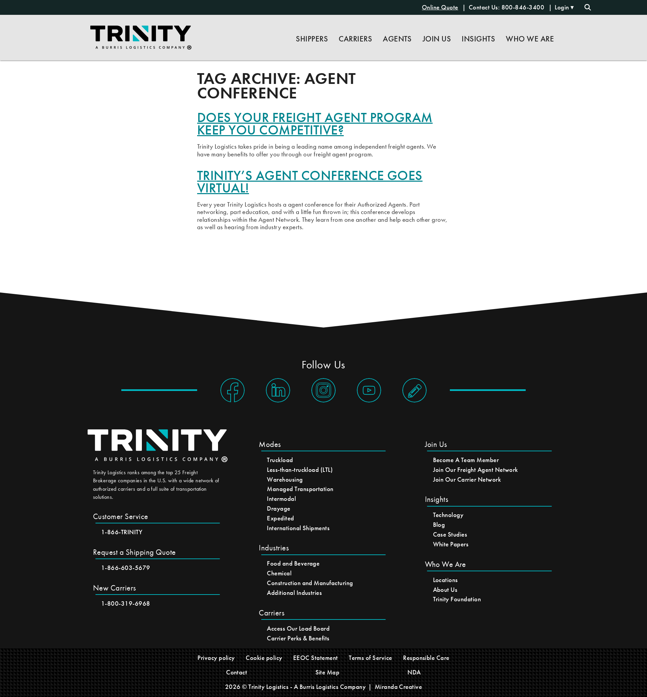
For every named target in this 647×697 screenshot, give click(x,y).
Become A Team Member (466, 460)
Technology (448, 515)
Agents (397, 39)
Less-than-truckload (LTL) (300, 469)
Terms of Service (370, 658)
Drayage (278, 508)
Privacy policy (216, 658)
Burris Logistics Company (333, 687)
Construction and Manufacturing (310, 583)
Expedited (280, 518)
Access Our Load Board (298, 628)
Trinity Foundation (457, 599)
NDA (414, 672)
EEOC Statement (315, 658)
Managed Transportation (300, 489)
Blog (439, 524)
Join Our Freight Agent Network (475, 469)
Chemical (279, 573)
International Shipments (298, 528)
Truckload (280, 460)
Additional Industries (294, 592)
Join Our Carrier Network (467, 479)
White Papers (451, 544)
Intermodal (281, 498)
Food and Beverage (293, 563)
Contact (236, 672)
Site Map (327, 672)
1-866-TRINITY (121, 532)
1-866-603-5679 (125, 568)
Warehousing (285, 479)
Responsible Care (426, 658)
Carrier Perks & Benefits (298, 638)
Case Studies (450, 534)
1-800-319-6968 (125, 603)
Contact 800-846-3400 (507, 7)
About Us (445, 589)
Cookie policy (264, 658)
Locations (445, 580)
